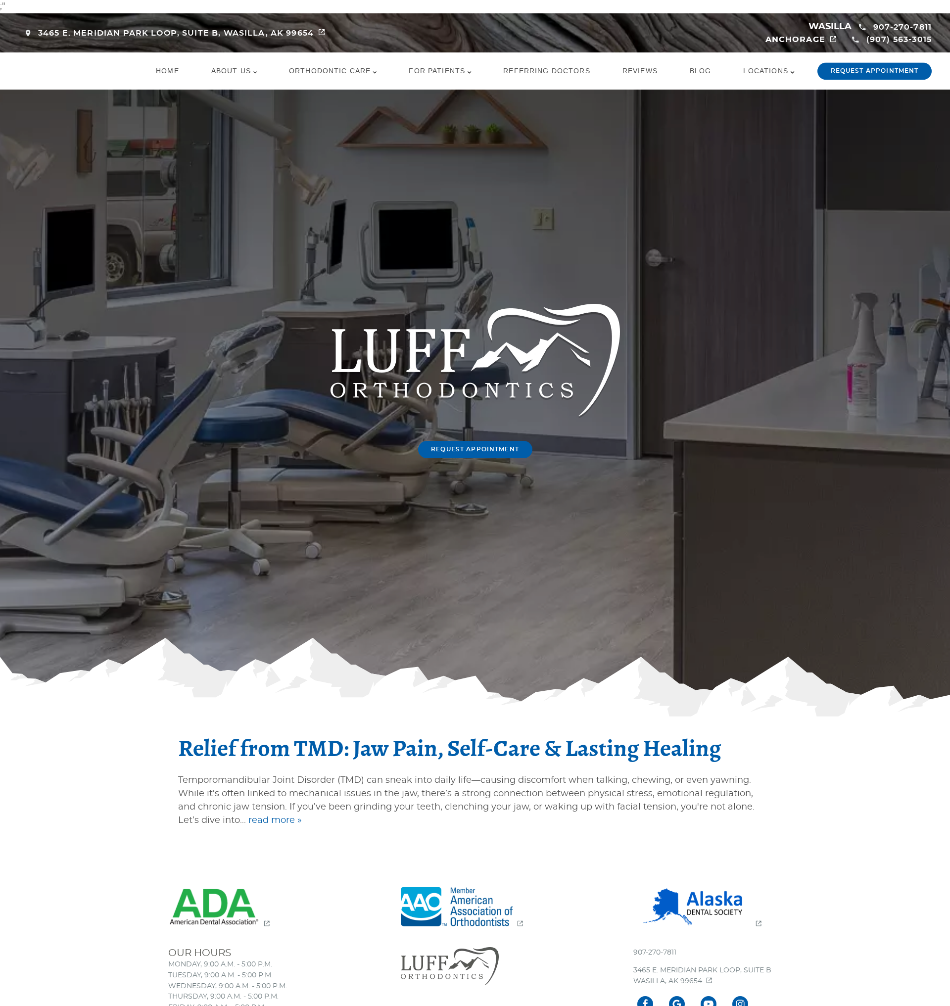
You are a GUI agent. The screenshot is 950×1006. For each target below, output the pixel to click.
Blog (701, 71)
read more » (275, 820)
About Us (231, 71)
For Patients (437, 71)
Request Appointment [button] (875, 71)
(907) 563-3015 (899, 40)
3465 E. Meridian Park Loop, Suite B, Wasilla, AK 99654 (176, 33)
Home (167, 71)
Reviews (640, 71)
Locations (765, 71)
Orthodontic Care (330, 71)
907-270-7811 (902, 27)
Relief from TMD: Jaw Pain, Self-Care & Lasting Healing (449, 749)
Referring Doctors (546, 71)
